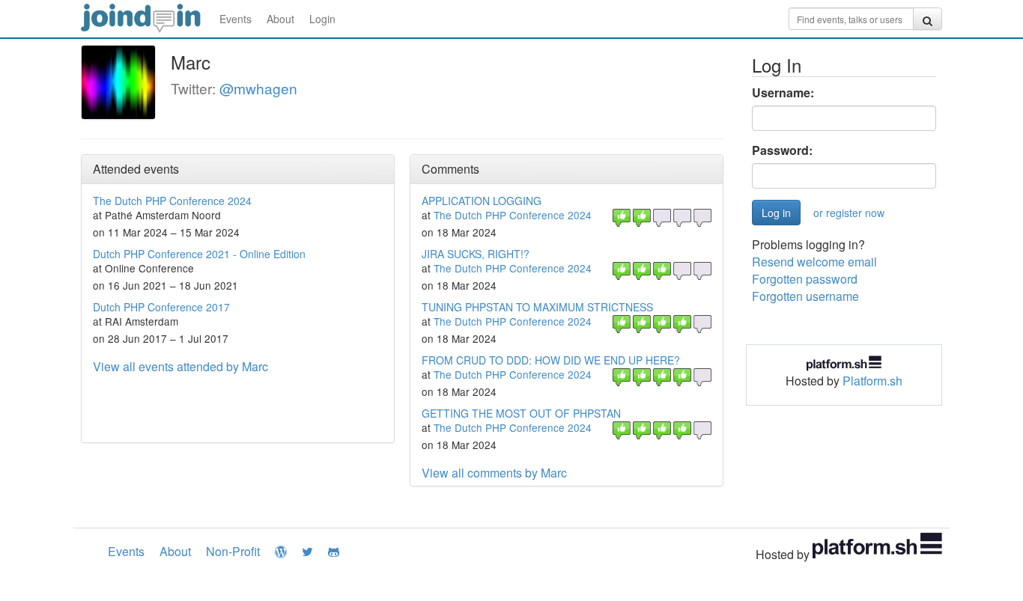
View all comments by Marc (494, 472)
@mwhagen (258, 88)
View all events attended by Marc (180, 366)
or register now (848, 212)
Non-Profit (233, 551)
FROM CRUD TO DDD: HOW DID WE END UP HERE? (551, 360)
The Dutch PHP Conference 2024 (172, 200)
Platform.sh (872, 380)
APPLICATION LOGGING (481, 200)
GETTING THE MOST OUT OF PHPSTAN (521, 413)
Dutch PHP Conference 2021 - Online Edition (199, 253)
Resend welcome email (814, 261)
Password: (782, 150)
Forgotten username (805, 296)
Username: (783, 93)
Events (235, 18)
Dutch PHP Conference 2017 (161, 306)
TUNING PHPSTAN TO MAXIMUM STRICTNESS (537, 306)
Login (322, 18)
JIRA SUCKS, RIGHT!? (475, 253)
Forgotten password (804, 278)
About (280, 18)
